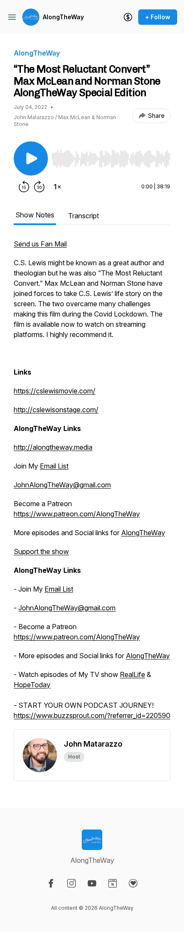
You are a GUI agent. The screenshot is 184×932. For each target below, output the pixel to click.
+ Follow (157, 17)
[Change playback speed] (57, 187)
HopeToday (32, 684)
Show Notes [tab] (34, 215)
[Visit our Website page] (112, 883)
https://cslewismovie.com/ (54, 391)
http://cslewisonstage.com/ (56, 409)
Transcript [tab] (83, 215)
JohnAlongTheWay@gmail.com (62, 485)
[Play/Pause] (31, 158)
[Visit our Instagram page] (71, 883)
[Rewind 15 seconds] (24, 187)
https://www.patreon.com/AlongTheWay (77, 514)
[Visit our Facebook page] (51, 883)
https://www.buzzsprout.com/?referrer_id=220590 (92, 715)
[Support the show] (128, 17)
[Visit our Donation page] (133, 883)
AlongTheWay (63, 17)
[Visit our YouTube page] (92, 883)
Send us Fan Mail (40, 244)
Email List (54, 466)
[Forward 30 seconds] (39, 187)
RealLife (132, 674)
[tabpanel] (92, 484)
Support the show (41, 551)
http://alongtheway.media (53, 447)
